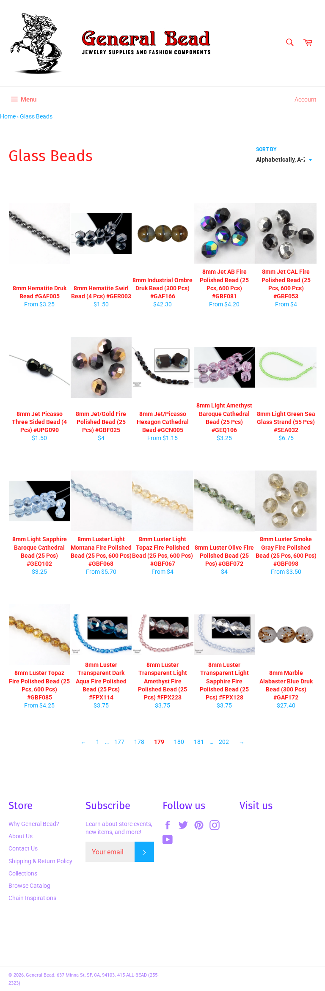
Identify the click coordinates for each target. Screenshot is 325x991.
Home (8, 116)
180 (179, 741)
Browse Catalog (29, 885)
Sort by (266, 149)
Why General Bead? (33, 823)
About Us (20, 836)
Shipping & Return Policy (40, 861)
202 (224, 741)
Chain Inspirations (32, 898)
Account (306, 99)
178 (139, 741)
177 (119, 741)
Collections (22, 873)
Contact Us (23, 848)
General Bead (40, 975)
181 (199, 741)
